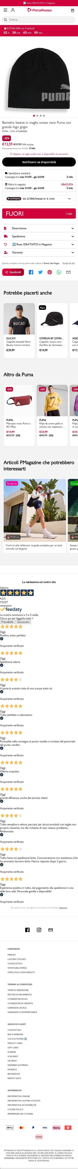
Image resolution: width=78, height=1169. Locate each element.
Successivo (23, 622)
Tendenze (12, 483)
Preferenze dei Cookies (20, 1114)
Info (33, 148)
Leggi (69, 213)
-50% (9, 389)
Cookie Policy (15, 1109)
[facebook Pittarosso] (27, 930)
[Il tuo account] (13, 10)
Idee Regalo (55, 263)
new (42, 307)
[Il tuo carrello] (72, 11)
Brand (46, 263)
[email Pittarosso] (50, 930)
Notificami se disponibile (39, 162)
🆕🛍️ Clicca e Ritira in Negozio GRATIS (39, 2)
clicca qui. (63, 907)
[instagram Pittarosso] (39, 930)
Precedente (7, 622)
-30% (6, 138)
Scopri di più (68, 263)
